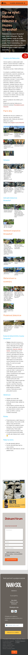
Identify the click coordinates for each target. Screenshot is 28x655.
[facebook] (12, 611)
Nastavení (22, 641)
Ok (14, 652)
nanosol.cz (14, 590)
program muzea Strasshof (17, 122)
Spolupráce (14, 603)
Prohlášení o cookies (17, 641)
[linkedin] (15, 611)
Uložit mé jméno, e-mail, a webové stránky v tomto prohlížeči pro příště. (13, 554)
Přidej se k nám (14, 602)
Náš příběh (14, 600)
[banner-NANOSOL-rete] (14, 480)
